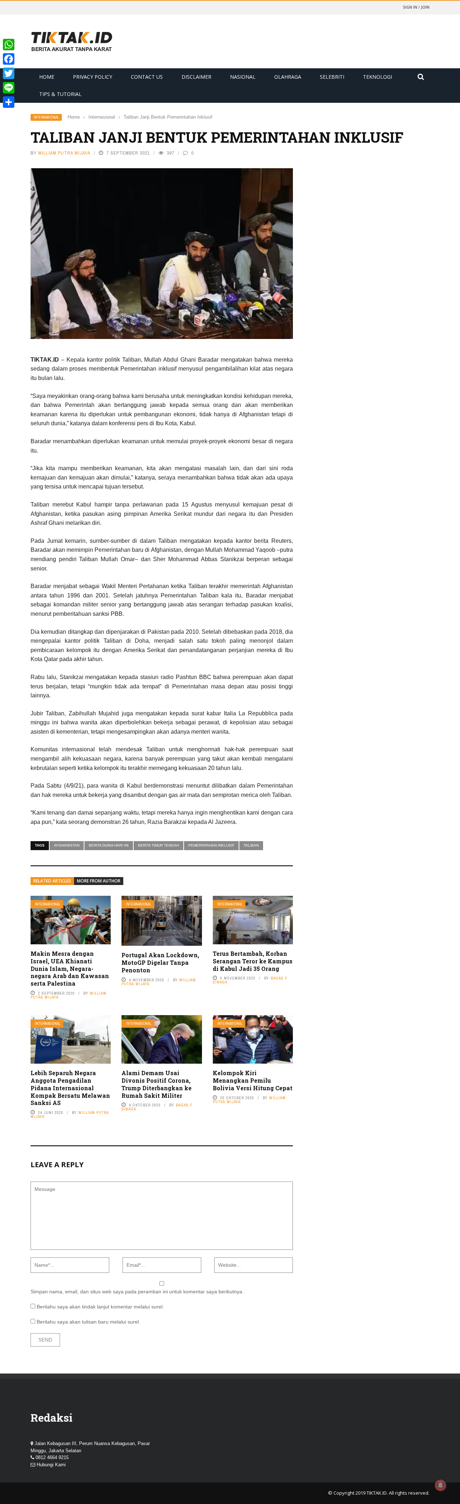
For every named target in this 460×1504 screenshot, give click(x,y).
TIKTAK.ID (377, 1493)
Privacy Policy (92, 76)
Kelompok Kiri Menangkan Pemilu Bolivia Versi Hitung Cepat (253, 1080)
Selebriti (332, 76)
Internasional (46, 117)
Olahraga (287, 76)
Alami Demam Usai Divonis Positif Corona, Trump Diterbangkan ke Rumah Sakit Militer (156, 1084)
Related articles (52, 881)
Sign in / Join (416, 7)
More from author (98, 881)
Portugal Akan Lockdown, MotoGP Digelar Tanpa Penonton (160, 962)
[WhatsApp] (8, 44)
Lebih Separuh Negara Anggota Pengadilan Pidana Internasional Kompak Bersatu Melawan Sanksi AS (70, 1087)
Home (46, 76)
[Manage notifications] (440, 1485)
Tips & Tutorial (60, 94)
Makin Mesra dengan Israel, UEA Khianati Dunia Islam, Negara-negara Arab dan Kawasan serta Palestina (70, 968)
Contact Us (147, 76)
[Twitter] (8, 73)
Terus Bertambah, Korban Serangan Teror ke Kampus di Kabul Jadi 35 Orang (253, 961)
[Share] (8, 102)
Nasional (243, 76)
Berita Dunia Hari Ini (109, 845)
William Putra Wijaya (64, 153)
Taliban (251, 845)
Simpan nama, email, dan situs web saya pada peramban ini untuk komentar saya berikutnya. (137, 1291)
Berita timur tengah (158, 845)
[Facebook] (8, 59)
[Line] (8, 88)
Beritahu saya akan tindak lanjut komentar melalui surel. (100, 1307)
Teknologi (377, 76)
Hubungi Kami (51, 1464)
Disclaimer (196, 76)
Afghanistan (66, 845)
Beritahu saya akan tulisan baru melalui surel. (88, 1322)
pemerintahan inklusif (211, 845)
